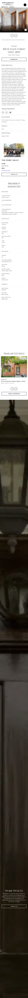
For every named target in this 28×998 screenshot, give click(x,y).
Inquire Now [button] (14, 59)
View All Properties (14, 393)
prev (12, 35)
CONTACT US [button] (14, 174)
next (15, 35)
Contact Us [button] (14, 906)
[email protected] (6, 170)
